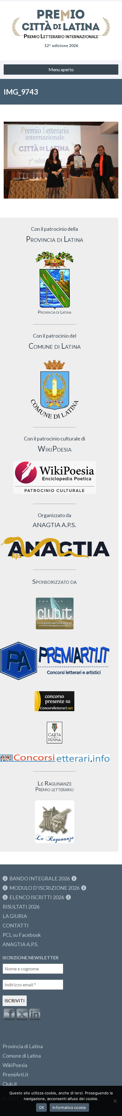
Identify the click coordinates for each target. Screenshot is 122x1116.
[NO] (115, 1101)
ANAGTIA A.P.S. (20, 944)
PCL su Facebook (22, 935)
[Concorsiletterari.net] (54, 712)
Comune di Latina (22, 1055)
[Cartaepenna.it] (54, 745)
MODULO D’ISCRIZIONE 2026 (44, 888)
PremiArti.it (15, 1074)
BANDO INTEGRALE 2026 (39, 878)
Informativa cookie (69, 1107)
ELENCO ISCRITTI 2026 (37, 897)
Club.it (10, 1084)
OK (41, 1107)
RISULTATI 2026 (21, 906)
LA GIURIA (15, 916)
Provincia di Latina (23, 1046)
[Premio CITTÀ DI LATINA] (61, 17)
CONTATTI (16, 925)
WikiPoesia (15, 1065)
